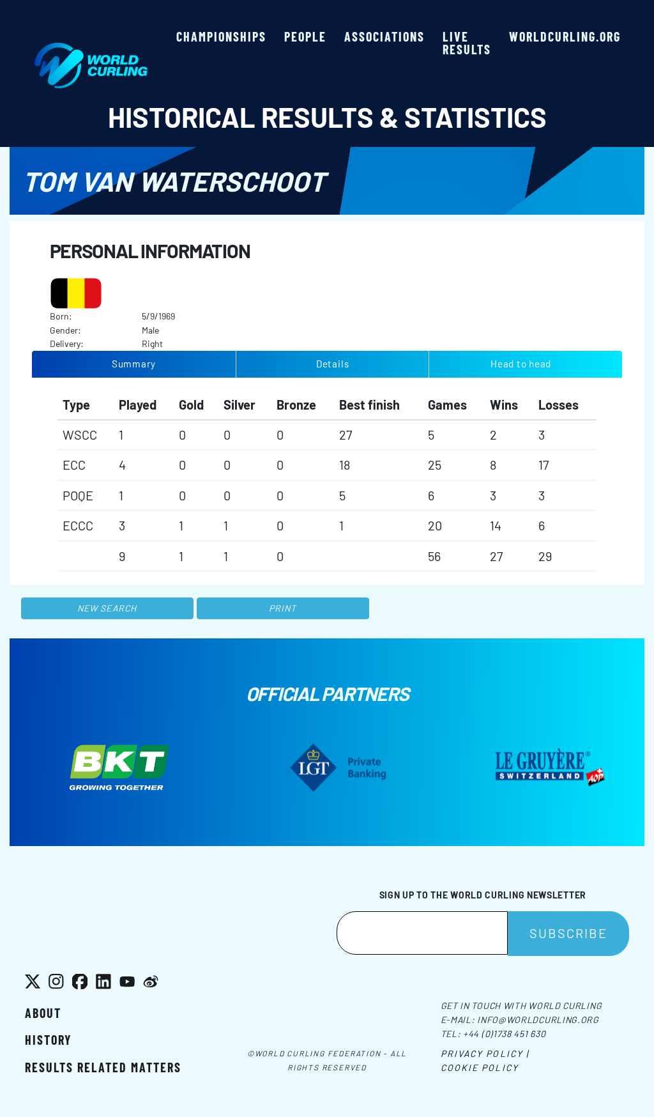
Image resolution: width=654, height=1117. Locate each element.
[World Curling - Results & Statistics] (91, 49)
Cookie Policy (480, 1067)
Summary (134, 363)
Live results (467, 43)
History (48, 1039)
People (305, 36)
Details (332, 363)
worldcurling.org (565, 36)
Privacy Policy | (485, 1053)
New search (107, 608)
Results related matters (103, 1067)
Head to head (520, 363)
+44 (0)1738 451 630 (504, 1033)
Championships (221, 36)
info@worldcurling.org (538, 1019)
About (43, 1013)
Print (283, 608)
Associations (384, 36)
